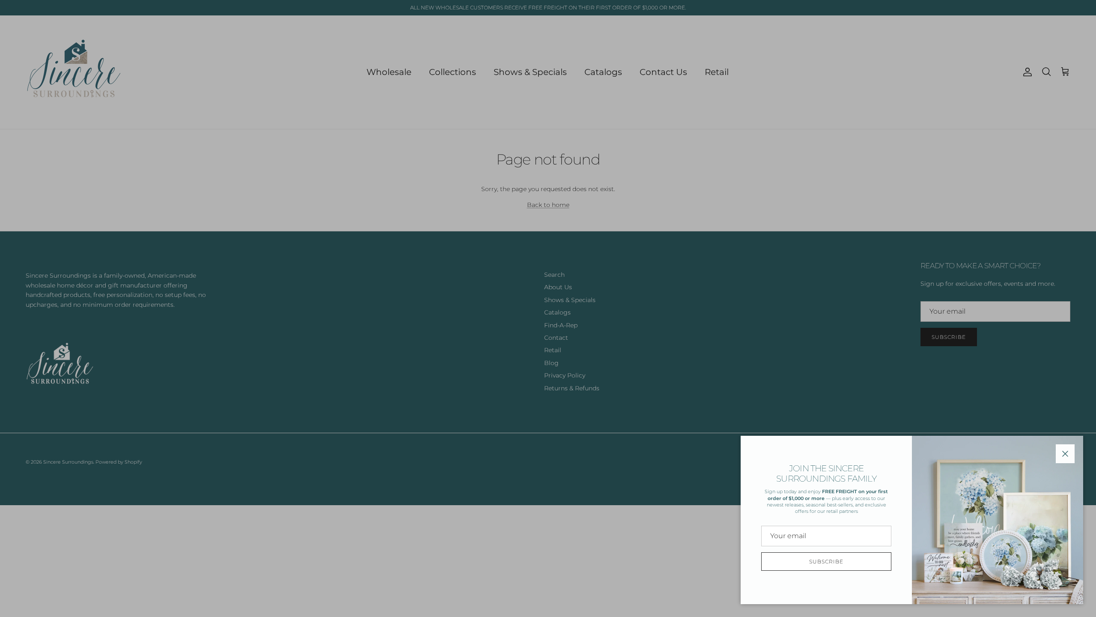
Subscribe (826, 561)
